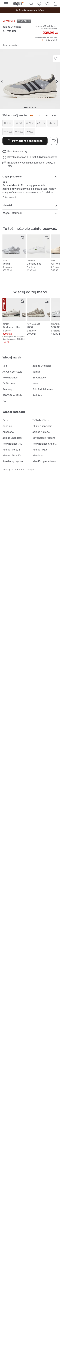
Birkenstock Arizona (43, 437)
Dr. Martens (8, 383)
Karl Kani (37, 395)
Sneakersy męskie (12, 461)
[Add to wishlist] (56, 58)
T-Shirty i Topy (40, 420)
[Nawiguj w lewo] (2, 81)
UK (38, 115)
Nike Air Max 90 (11, 455)
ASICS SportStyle (12, 371)
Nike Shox (38, 455)
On (4, 401)
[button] (30, 79)
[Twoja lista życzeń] (47, 3)
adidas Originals (11, 26)
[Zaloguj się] (39, 3)
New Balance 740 (12, 443)
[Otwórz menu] (5, 3)
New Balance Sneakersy (46, 443)
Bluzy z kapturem (42, 426)
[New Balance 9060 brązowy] (38, 309)
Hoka (35, 383)
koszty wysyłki (51, 28)
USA (46, 115)
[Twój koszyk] (55, 3)
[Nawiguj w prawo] (57, 81)
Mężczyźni (7, 469)
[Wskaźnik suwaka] (25, 107)
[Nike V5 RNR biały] (14, 246)
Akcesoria (8, 432)
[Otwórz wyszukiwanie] (31, 3)
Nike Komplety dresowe (45, 461)
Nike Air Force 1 (11, 449)
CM (54, 115)
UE (31, 115)
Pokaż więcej (9, 197)
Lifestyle (30, 469)
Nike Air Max (39, 449)
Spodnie (7, 426)
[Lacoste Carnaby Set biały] (38, 246)
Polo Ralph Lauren (42, 389)
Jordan (36, 371)
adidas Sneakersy (12, 437)
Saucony (7, 389)
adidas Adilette (41, 432)
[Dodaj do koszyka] (22, 237)
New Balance (10, 377)
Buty (5, 420)
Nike (5, 365)
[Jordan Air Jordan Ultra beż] (14, 309)
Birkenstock (39, 377)
